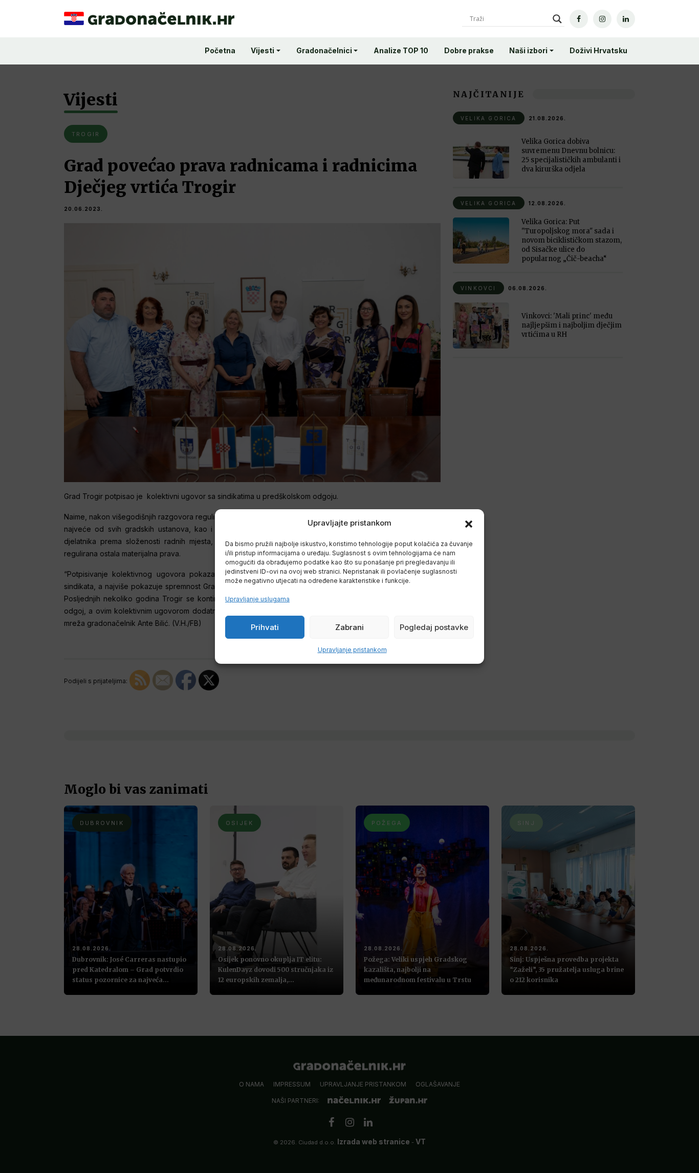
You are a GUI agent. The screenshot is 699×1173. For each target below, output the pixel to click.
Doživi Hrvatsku (598, 50)
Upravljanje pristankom (352, 650)
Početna (220, 50)
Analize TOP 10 (401, 50)
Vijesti (262, 50)
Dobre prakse (469, 50)
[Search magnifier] (557, 19)
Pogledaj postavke (434, 627)
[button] (469, 523)
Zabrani (349, 627)
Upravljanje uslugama (257, 599)
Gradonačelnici (324, 50)
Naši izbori (528, 50)
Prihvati (265, 627)
